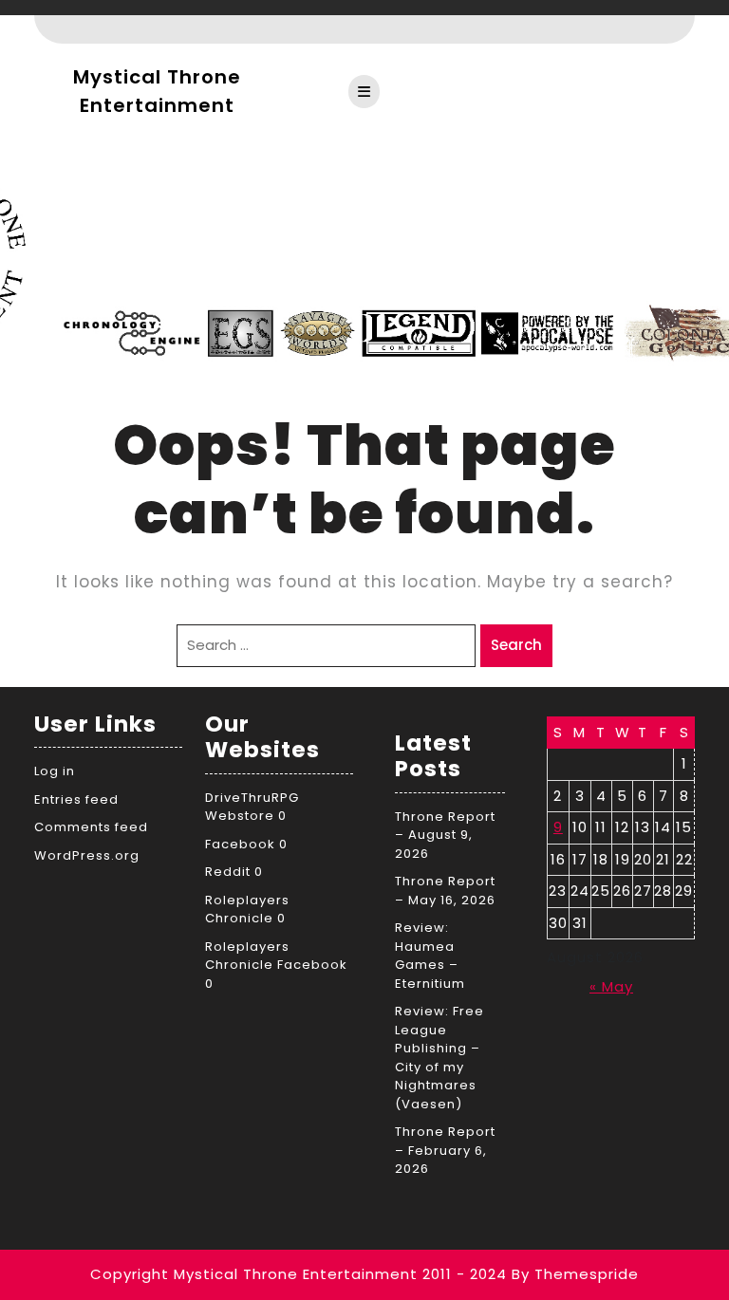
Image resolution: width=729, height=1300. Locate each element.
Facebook (240, 844)
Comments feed (91, 827)
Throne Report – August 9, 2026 (445, 835)
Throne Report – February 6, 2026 (445, 1150)
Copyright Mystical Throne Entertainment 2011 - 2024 (298, 1274)
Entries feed (76, 799)
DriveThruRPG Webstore (252, 807)
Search (516, 645)
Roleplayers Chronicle (247, 909)
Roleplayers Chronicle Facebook (276, 956)
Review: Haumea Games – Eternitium (430, 956)
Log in (54, 771)
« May (611, 986)
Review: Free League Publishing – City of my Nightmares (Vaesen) (439, 1057)
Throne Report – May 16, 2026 (445, 890)
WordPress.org (87, 855)
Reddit (228, 872)
